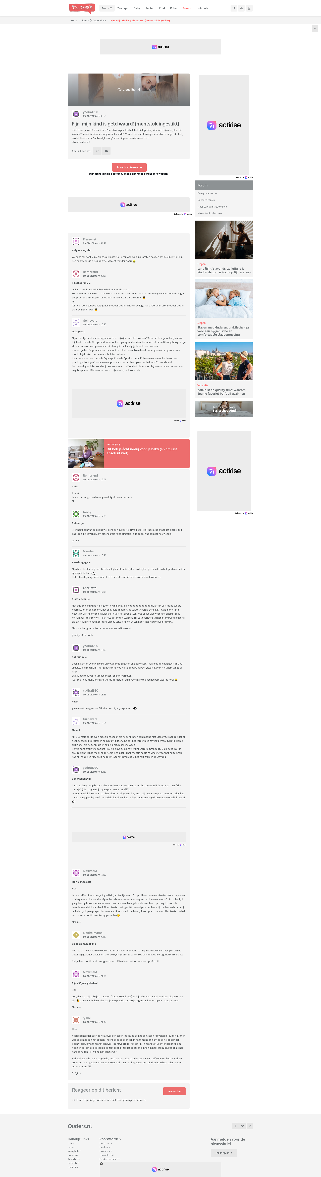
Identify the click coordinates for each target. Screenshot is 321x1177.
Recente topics (206, 200)
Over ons (73, 1167)
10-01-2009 (89, 874)
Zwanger (122, 8)
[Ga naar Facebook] (235, 1126)
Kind (162, 8)
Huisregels (105, 1143)
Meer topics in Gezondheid (212, 206)
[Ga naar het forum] (241, 8)
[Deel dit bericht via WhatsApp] (97, 151)
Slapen (201, 264)
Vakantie (202, 385)
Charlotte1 (90, 588)
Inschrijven (223, 1152)
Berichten (73, 1163)
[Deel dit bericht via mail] (106, 151)
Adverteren (74, 1159)
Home (73, 20)
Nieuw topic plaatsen (209, 213)
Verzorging (113, 444)
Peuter (149, 8)
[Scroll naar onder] (315, 28)
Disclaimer (105, 1147)
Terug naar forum (207, 193)
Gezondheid (99, 20)
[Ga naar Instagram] (250, 1126)
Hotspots (202, 8)
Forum (187, 8)
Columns (73, 1155)
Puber (174, 8)
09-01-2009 (89, 116)
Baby (137, 8)
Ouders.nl (80, 1126)
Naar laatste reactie (129, 167)
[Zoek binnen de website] (234, 8)
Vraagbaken (74, 1151)
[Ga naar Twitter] (242, 1126)
